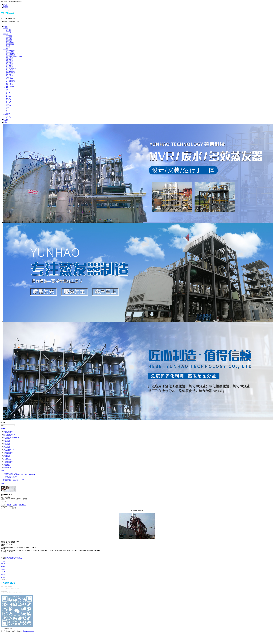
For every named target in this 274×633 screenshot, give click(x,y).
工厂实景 (8, 32)
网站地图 (5, 7)
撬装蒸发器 (9, 41)
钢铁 (7, 94)
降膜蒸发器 (9, 40)
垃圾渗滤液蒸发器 (10, 55)
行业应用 (5, 88)
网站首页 (5, 26)
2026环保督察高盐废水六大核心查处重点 (13, 479)
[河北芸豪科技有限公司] (7, 15)
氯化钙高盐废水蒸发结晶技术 (10, 480)
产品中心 (5, 34)
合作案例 (5, 49)
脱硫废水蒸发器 (10, 86)
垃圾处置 (8, 101)
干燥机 (8, 47)
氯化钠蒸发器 (9, 70)
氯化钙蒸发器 (9, 65)
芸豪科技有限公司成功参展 (10, 476)
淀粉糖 (8, 92)
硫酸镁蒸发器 (9, 61)
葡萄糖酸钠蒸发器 (10, 71)
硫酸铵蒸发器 (9, 58)
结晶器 (8, 46)
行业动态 (8, 118)
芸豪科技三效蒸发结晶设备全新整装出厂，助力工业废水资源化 (19, 474)
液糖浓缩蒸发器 (10, 79)
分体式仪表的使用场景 (9, 477)
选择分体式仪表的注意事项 (10, 473)
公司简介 (8, 29)
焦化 (7, 112)
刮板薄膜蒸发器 (10, 43)
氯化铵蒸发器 (9, 64)
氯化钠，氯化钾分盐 (11, 68)
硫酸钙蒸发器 (9, 59)
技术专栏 (5, 119)
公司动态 (8, 116)
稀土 (7, 109)
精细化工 (8, 100)
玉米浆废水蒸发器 (10, 80)
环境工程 (8, 97)
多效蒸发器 (9, 38)
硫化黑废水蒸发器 (10, 82)
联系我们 (5, 6)
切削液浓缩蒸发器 (10, 73)
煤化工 (8, 103)
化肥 (7, 95)
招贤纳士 (5, 121)
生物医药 (8, 106)
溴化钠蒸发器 (9, 76)
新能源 (8, 113)
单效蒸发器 (9, 37)
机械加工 (8, 98)
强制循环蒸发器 (10, 44)
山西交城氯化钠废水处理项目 (12, 557)
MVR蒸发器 (9, 35)
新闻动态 (5, 115)
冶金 (7, 110)
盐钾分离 (8, 77)
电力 (7, 91)
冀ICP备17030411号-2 (28, 631)
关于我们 (5, 4)
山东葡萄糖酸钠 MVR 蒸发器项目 (13, 558)
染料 (7, 104)
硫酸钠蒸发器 (9, 62)
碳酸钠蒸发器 (9, 85)
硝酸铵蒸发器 (9, 74)
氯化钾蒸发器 (9, 67)
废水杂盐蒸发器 (10, 52)
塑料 (7, 107)
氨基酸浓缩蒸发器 (10, 50)
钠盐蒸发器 (9, 83)
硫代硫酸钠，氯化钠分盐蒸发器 (14, 56)
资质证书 (8, 31)
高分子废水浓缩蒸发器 (12, 53)
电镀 (7, 89)
